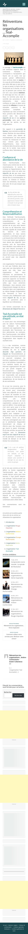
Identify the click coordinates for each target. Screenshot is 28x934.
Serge (7, 43)
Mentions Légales (12, 925)
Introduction (10, 522)
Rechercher (8, 692)
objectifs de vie (8, 118)
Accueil (5, 925)
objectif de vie (13, 298)
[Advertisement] (14, 724)
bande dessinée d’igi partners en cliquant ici (14, 352)
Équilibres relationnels (16, 40)
